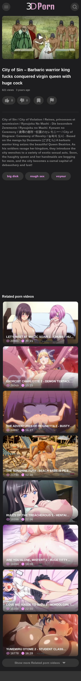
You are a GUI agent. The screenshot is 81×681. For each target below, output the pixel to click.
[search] (75, 7)
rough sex (37, 176)
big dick (12, 176)
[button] (40, 37)
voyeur (61, 176)
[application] (40, 37)
